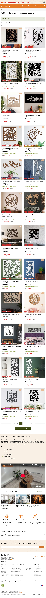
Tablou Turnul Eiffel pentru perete (34, 181)
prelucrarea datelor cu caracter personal (16, 549)
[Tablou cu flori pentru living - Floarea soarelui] (11, 136)
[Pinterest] (6, 561)
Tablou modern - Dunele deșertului (11, 314)
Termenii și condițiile (11, 595)
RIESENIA (20, 592)
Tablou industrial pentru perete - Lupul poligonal (33, 50)
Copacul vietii (3, 571)
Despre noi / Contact (37, 566)
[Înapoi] (14, 423)
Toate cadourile (28, 569)
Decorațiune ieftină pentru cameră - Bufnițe (11, 182)
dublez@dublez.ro (40, 556)
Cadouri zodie (28, 568)
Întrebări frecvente (37, 569)
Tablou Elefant (6, 115)
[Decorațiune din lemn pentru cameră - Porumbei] (11, 202)
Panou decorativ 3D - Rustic (9, 379)
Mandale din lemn (4, 569)
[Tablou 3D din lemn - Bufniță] (11, 71)
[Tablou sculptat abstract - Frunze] (34, 302)
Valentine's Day (28, 566)
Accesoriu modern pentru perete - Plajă (34, 215)
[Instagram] (4, 561)
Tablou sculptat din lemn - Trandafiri (32, 412)
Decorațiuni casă (4, 566)
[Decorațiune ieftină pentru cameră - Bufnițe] (11, 169)
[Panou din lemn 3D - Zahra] (34, 367)
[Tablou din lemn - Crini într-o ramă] (11, 399)
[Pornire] (1, 9)
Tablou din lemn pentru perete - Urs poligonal (33, 149)
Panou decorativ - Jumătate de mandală (33, 347)
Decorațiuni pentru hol (14, 572)
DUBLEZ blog (36, 574)
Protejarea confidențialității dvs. (6, 581)
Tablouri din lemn (4, 572)
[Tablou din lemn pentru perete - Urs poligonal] (34, 136)
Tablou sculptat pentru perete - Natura (33, 115)
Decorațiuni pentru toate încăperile (17, 575)
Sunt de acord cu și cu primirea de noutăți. (17, 549)
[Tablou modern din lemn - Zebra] (34, 71)
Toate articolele (40, 491)
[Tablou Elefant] (11, 102)
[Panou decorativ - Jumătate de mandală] (34, 334)
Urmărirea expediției (37, 575)
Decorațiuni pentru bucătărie (15, 571)
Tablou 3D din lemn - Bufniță (10, 83)
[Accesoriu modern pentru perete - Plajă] (34, 202)
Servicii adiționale (37, 572)
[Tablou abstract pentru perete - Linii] (11, 235)
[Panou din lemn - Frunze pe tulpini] (11, 334)
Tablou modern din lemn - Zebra (33, 83)
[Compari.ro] (2, 585)
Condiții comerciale (31, 580)
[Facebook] (2, 561)
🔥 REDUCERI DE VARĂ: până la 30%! (10, 2)
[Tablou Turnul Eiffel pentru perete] (34, 169)
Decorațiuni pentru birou (15, 574)
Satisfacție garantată (4, 580)
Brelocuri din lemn (4, 575)
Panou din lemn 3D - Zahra (32, 379)
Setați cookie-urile (20, 581)
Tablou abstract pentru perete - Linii (10, 248)
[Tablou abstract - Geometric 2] (34, 269)
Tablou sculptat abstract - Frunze (33, 314)
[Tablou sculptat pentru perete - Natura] (34, 102)
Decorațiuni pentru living (15, 566)
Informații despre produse (38, 571)
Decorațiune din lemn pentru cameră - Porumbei (10, 215)
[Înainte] (31, 423)
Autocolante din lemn (5, 574)
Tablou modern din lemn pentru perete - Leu (10, 50)
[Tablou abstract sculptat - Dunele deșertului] (11, 269)
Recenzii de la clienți (37, 568)
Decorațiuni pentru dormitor (15, 568)
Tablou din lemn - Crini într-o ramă (11, 411)
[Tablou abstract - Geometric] (34, 235)
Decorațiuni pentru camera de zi (16, 569)
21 (28, 423)
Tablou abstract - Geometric (32, 248)
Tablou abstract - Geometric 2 (32, 281)
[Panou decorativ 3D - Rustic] (11, 367)
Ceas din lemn (3, 568)
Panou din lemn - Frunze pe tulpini (11, 346)
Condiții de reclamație (22, 580)
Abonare (41, 547)
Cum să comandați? (40, 580)
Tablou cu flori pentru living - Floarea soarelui (10, 149)
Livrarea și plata (13, 580)
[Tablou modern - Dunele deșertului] (11, 302)
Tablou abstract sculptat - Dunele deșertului (11, 282)
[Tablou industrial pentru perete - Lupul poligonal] (34, 37)
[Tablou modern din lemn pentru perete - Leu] (11, 37)
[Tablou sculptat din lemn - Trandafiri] (34, 399)
